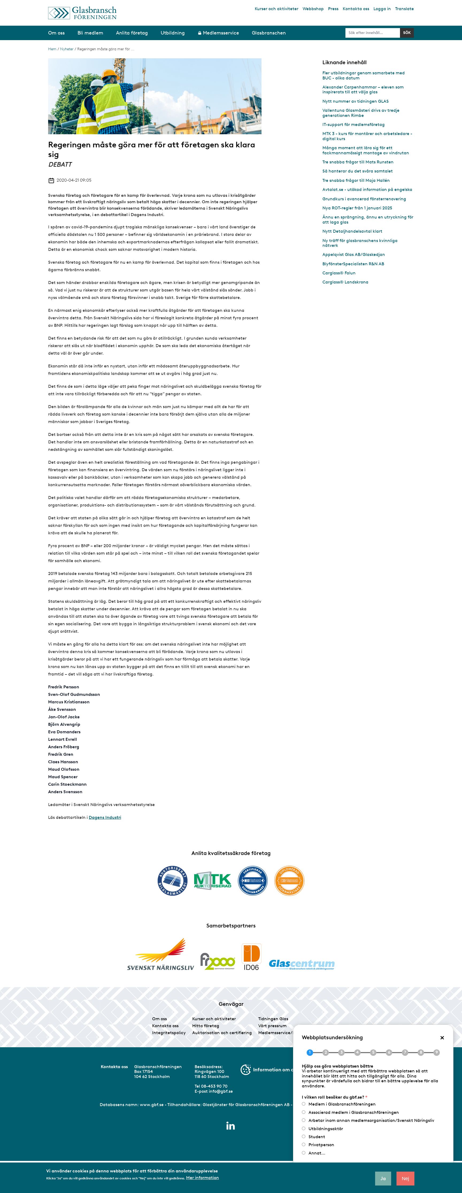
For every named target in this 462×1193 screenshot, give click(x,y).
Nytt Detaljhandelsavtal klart (352, 231)
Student (317, 1136)
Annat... (317, 1153)
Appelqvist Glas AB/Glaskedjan (353, 254)
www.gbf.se (152, 1104)
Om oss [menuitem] (56, 33)
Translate (404, 8)
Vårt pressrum (272, 1025)
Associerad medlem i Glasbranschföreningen (354, 1112)
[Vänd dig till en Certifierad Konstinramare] (253, 881)
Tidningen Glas (273, 1018)
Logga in (382, 8)
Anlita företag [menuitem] (132, 33)
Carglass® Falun (339, 272)
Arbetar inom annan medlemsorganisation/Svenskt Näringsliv (371, 1120)
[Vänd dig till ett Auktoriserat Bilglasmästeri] (172, 881)
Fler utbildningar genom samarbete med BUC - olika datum (363, 75)
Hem (52, 49)
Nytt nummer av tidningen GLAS (355, 101)
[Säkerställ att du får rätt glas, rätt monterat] (212, 880)
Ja (383, 1179)
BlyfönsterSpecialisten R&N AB (353, 263)
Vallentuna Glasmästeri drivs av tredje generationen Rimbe (360, 113)
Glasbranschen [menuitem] (269, 33)
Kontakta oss (356, 8)
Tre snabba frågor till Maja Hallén (356, 180)
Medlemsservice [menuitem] (221, 33)
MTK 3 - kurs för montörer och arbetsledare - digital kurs (367, 136)
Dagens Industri (105, 817)
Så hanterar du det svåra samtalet (357, 171)
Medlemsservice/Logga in (284, 1032)
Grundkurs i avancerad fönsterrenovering (364, 198)
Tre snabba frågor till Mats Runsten (358, 161)
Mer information (202, 1177)
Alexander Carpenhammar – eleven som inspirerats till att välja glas (363, 89)
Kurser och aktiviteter (276, 8)
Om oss (159, 1018)
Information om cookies (280, 1070)
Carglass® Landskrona (345, 282)
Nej (405, 1178)
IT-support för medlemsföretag (353, 124)
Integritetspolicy (169, 1032)
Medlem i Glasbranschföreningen (342, 1104)
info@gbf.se (221, 1091)
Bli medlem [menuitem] (90, 33)
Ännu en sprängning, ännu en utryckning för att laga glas (367, 219)
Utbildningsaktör (326, 1128)
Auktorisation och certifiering (222, 1032)
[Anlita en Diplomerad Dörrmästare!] (289, 881)
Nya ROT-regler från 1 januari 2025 (357, 207)
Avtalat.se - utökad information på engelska (367, 189)
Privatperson (321, 1144)
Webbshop (313, 8)
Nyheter (67, 49)
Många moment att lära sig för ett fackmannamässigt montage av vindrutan (365, 150)
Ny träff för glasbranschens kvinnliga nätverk (360, 243)
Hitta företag (205, 1025)
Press (333, 8)
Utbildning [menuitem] (173, 33)
